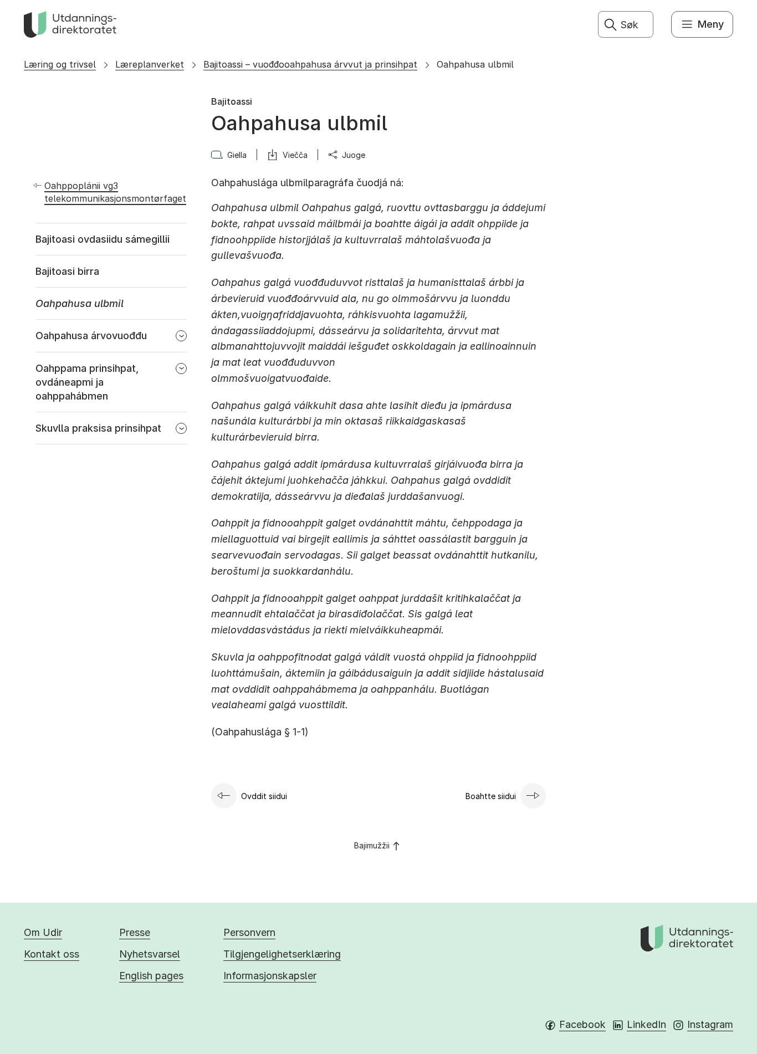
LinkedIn (646, 1024)
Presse (134, 932)
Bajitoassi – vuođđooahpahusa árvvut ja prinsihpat (310, 64)
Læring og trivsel (60, 64)
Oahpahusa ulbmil (475, 64)
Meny (711, 24)
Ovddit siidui (264, 796)
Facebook (582, 1024)
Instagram (710, 1024)
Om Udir (43, 932)
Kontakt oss (51, 954)
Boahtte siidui (491, 796)
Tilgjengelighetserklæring (282, 954)
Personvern (249, 932)
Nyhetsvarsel (149, 954)
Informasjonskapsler (269, 975)
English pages (151, 975)
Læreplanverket (149, 64)
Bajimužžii (372, 845)
